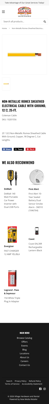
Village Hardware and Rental (27, 396)
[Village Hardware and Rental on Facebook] (40, 389)
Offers (24, 341)
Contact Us (24, 365)
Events (24, 345)
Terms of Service (12, 384)
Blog (24, 349)
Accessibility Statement (32, 384)
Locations (24, 353)
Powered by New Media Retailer (24, 399)
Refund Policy (35, 381)
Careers (24, 361)
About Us (24, 357)
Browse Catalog (24, 338)
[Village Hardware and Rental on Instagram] (44, 389)
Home (4, 28)
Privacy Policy (20, 381)
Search (9, 381)
